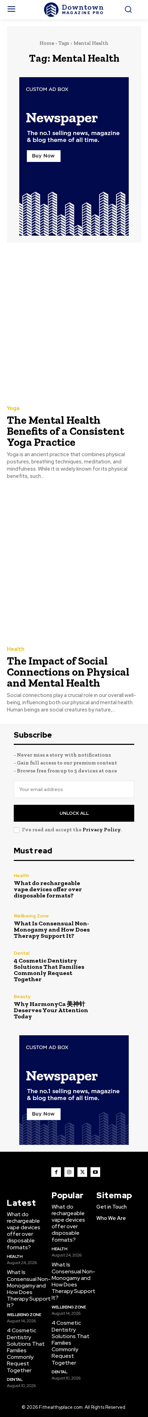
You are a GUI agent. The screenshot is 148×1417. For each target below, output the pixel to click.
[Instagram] (69, 1172)
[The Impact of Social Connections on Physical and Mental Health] (74, 564)
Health (15, 649)
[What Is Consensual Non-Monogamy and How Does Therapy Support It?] (116, 926)
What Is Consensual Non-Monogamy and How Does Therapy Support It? (52, 929)
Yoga (13, 408)
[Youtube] (95, 1172)
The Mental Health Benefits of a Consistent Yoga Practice (65, 431)
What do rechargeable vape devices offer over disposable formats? (48, 889)
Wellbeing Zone (31, 916)
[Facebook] (56, 1172)
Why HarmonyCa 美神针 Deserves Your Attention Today (51, 1010)
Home (47, 43)
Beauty (22, 996)
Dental (21, 953)
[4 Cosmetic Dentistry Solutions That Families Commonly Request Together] (116, 966)
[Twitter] (82, 1172)
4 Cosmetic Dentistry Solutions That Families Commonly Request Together (49, 970)
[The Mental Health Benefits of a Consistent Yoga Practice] (74, 323)
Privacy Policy (101, 829)
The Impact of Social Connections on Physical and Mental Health (68, 671)
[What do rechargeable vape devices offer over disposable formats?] (116, 886)
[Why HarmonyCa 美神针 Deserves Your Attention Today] (116, 1007)
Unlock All (74, 813)
